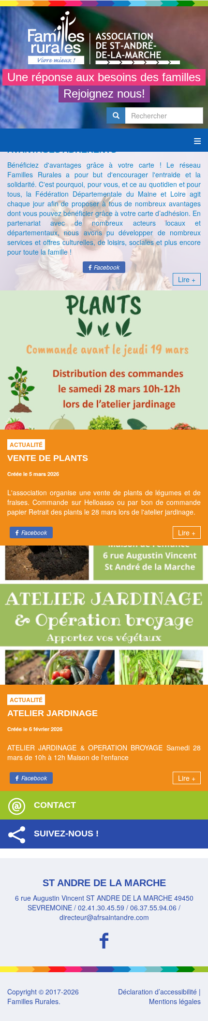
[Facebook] (104, 939)
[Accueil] (104, 37)
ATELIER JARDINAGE (52, 713)
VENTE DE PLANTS (47, 458)
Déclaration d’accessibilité (157, 991)
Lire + (186, 279)
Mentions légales (175, 1001)
